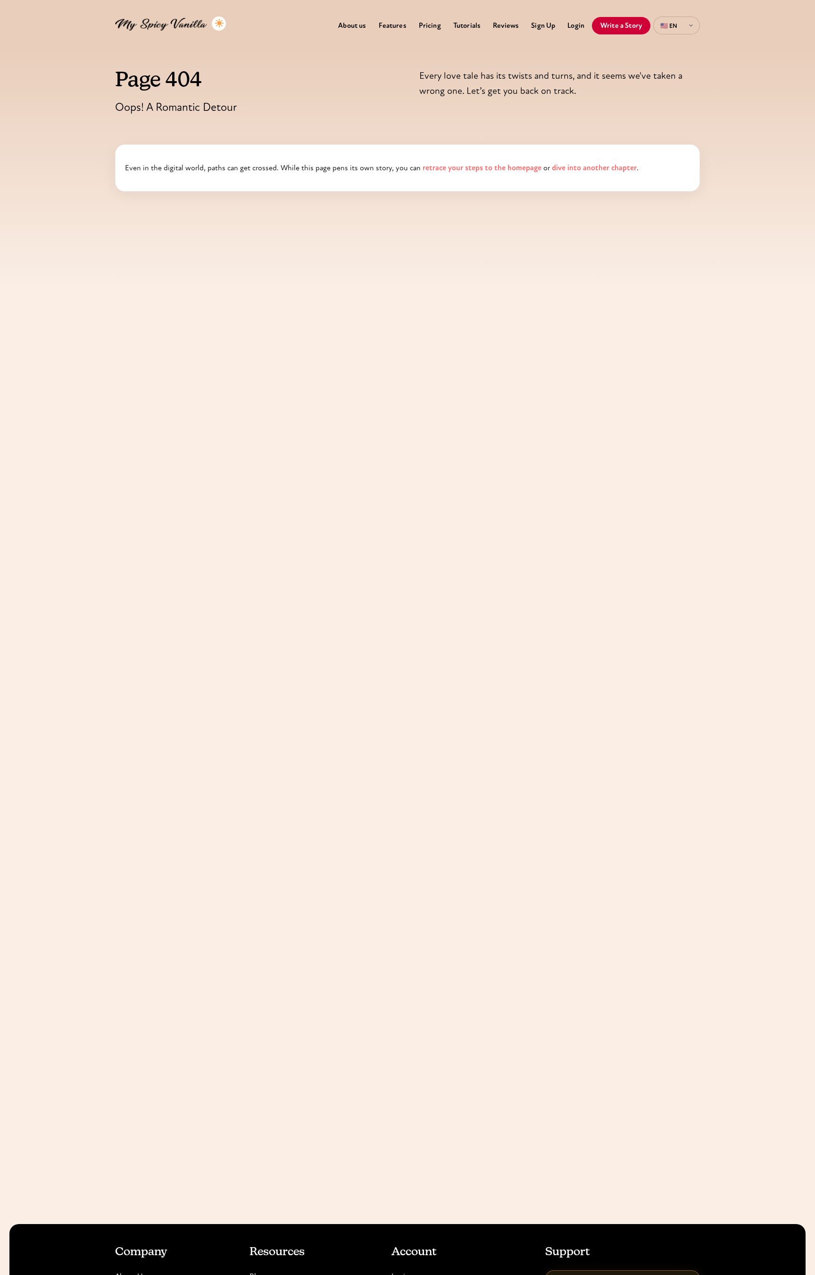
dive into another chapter (594, 167)
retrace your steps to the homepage (482, 167)
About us (352, 25)
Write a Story (621, 25)
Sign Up (543, 25)
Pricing (430, 25)
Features (393, 25)
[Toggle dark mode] (219, 24)
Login (575, 25)
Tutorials (467, 25)
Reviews (506, 25)
